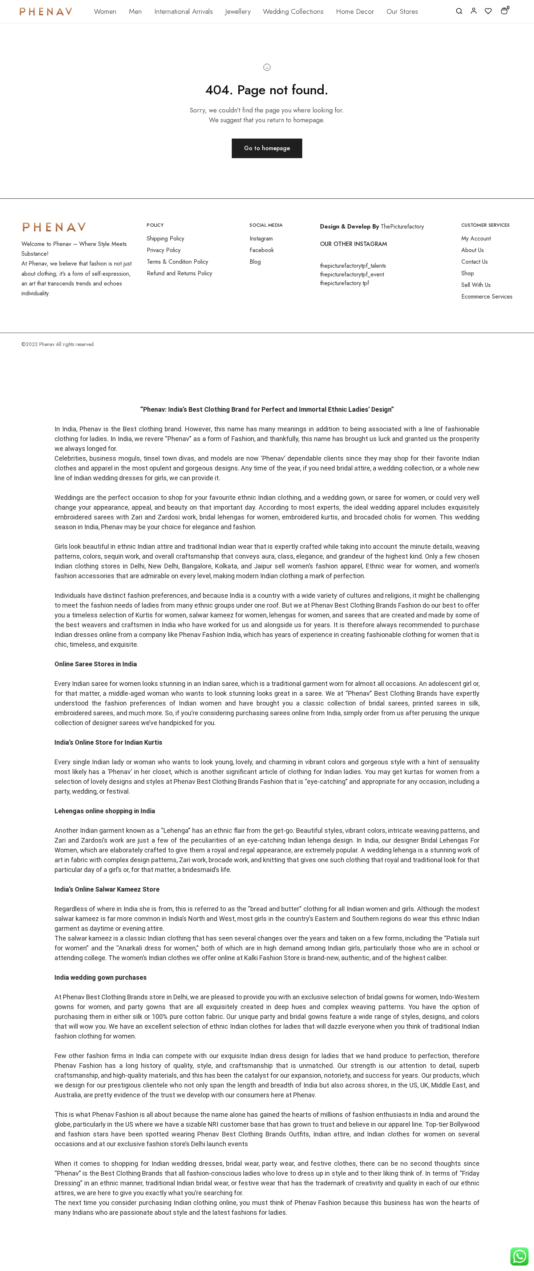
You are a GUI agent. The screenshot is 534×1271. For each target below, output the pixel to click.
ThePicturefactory (402, 226)
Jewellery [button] (238, 11)
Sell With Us (476, 285)
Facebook (262, 250)
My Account (476, 238)
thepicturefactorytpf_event (352, 274)
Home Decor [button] (355, 11)
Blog (255, 262)
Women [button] (105, 11)
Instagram (261, 238)
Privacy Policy (164, 250)
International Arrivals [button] (183, 11)
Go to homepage (267, 148)
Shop (467, 273)
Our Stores (402, 11)
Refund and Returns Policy (179, 273)
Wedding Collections (293, 11)
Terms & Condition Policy (177, 262)
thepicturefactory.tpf (344, 283)
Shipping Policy (165, 238)
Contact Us (474, 262)
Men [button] (135, 11)
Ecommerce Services (487, 296)
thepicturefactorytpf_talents (353, 266)
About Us (472, 250)
